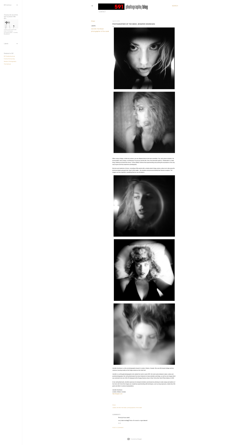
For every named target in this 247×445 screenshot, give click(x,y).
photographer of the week (100, 31)
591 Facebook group (9, 56)
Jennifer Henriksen (97, 29)
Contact (102, 12)
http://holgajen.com (117, 393)
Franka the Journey (9, 58)
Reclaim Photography (10, 61)
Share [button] (93, 21)
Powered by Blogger (136, 439)
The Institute (7, 64)
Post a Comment (118, 427)
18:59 (119, 423)
